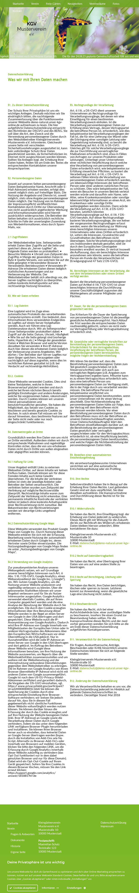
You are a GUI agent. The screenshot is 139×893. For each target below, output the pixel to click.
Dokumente (18, 840)
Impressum (107, 826)
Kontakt (17, 10)
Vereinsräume (97, 3)
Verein (35, 3)
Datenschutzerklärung (113, 822)
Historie (15, 846)
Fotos (116, 3)
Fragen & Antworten (22, 834)
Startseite (18, 3)
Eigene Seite (18, 852)
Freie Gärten (53, 3)
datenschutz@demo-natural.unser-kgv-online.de (99, 544)
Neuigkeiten (75, 3)
